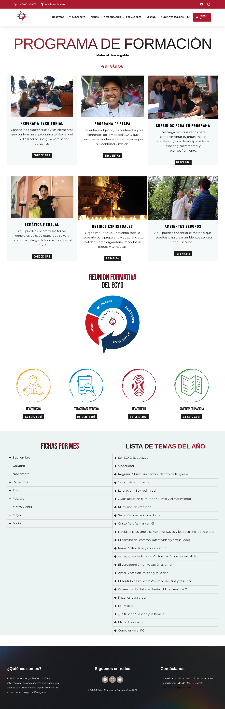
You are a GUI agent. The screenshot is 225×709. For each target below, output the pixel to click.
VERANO (151, 17)
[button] (188, 17)
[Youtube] (120, 679)
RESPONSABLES (112, 17)
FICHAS (95, 17)
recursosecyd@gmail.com (176, 687)
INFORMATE (183, 253)
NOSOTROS (58, 17)
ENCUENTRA (112, 155)
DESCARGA (183, 162)
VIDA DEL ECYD (77, 17)
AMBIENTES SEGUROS (172, 17)
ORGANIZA (112, 258)
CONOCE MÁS (42, 155)
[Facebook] (105, 679)
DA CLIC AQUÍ (33, 417)
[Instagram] (112, 679)
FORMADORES (133, 17)
